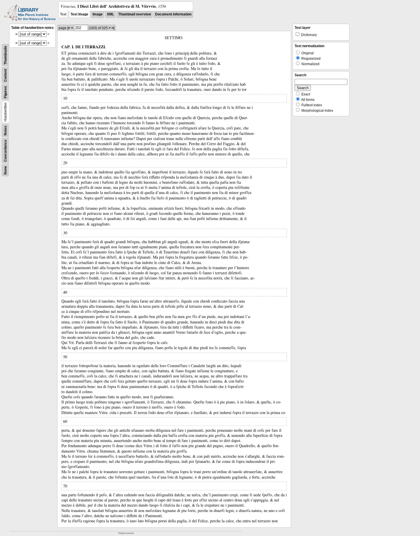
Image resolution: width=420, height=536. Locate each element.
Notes (5, 130)
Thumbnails (5, 55)
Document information (173, 14)
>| (112, 28)
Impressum (126, 533)
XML (110, 14)
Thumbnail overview (134, 14)
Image (98, 14)
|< (68, 28)
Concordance (5, 151)
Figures (5, 92)
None (5, 170)
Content (5, 75)
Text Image (79, 14)
